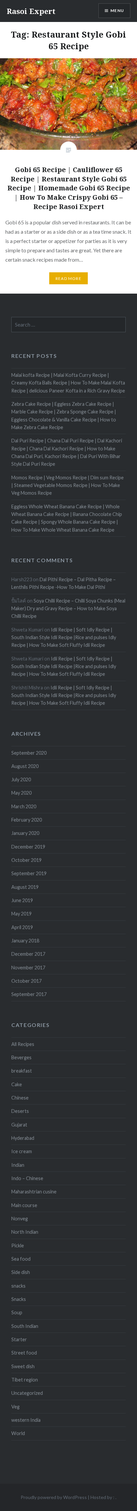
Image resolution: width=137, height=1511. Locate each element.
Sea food (21, 1259)
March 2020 (23, 806)
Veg (15, 1406)
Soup (16, 1312)
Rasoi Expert (31, 11)
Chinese (20, 1098)
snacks (18, 1286)
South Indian (24, 1326)
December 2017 (28, 954)
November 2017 (28, 967)
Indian (17, 1165)
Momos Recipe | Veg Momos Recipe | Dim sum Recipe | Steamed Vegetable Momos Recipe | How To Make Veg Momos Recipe (67, 485)
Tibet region (24, 1380)
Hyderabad (22, 1138)
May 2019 (21, 913)
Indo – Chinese (27, 1178)
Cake (16, 1084)
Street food (24, 1353)
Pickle (17, 1245)
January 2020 (25, 833)
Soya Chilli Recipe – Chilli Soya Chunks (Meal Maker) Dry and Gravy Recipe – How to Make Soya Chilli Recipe (68, 608)
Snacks (18, 1299)
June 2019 (22, 900)
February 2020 (26, 820)
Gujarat (19, 1125)
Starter (19, 1339)
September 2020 (29, 753)
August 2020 (25, 766)
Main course (24, 1205)
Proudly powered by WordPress (54, 1497)
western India (26, 1420)
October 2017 (26, 981)
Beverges (21, 1057)
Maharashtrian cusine (34, 1191)
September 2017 (29, 994)
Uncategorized (27, 1393)
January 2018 (25, 940)
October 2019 (26, 860)
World (18, 1433)
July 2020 (21, 779)
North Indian (24, 1232)
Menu (117, 10)
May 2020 (21, 793)
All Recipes (22, 1044)
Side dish (20, 1272)
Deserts (20, 1111)
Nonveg (19, 1218)
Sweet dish (23, 1366)
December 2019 (28, 847)
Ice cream (21, 1151)
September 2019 (29, 873)
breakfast (21, 1071)
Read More (68, 278)
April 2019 (22, 927)
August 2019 (25, 887)
